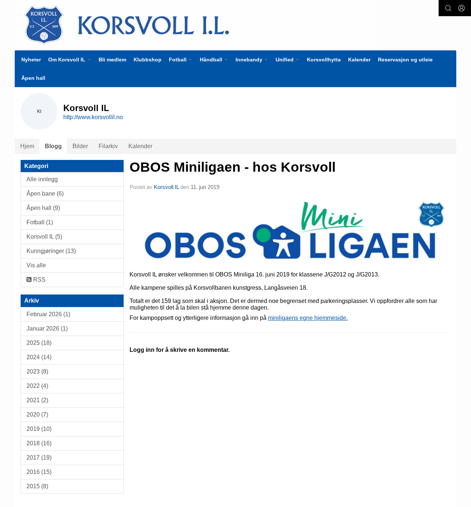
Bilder (80, 146)
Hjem (27, 146)
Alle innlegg (42, 179)
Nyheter (31, 60)
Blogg (53, 146)
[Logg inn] (461, 8)
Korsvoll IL (166, 187)
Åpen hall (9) (43, 208)
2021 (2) (37, 400)
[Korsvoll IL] (196, 24)
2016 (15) (39, 472)
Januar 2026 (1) (47, 328)
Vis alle (36, 265)
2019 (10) (39, 429)
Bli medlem (112, 60)
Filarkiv (108, 146)
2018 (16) (39, 443)
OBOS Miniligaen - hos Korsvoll (233, 167)
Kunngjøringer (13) (51, 251)
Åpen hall (33, 78)
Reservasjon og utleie (405, 60)
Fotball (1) (39, 222)
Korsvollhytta (324, 60)
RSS (39, 279)
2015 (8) (37, 486)
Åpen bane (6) (45, 193)
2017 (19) (39, 457)
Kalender (359, 60)
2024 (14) (39, 357)
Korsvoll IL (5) (44, 236)
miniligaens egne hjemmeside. (308, 318)
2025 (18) (39, 343)
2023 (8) (37, 371)
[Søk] (448, 8)
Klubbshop (148, 60)
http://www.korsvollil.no (93, 117)
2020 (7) (37, 414)
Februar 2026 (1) (48, 314)
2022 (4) (37, 386)
